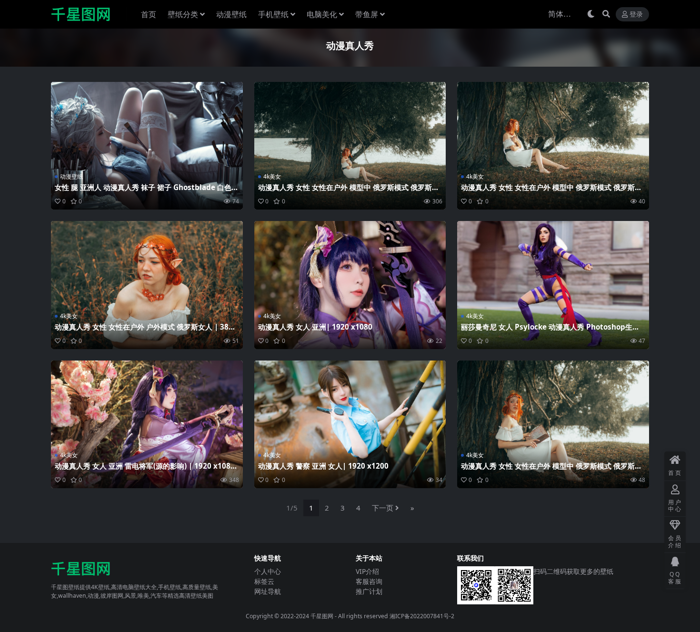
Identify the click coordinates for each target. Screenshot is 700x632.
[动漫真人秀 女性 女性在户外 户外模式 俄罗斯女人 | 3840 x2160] (147, 285)
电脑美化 (322, 14)
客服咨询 (369, 581)
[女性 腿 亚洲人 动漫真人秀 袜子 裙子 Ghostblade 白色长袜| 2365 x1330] (147, 146)
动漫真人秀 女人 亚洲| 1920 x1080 (315, 326)
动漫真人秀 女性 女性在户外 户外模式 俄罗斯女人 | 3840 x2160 (146, 331)
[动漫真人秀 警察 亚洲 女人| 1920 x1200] (350, 424)
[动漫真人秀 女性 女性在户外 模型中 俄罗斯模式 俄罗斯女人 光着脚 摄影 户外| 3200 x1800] (350, 146)
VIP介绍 (367, 571)
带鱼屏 (366, 14)
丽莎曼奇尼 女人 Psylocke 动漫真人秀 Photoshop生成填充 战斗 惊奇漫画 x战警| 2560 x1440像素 (550, 331)
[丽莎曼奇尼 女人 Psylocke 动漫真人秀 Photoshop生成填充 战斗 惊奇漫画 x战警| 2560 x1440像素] (553, 285)
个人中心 (267, 571)
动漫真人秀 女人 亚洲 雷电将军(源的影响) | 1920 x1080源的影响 (145, 470)
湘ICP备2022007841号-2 (422, 616)
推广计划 (369, 591)
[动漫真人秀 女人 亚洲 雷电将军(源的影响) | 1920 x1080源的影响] (147, 424)
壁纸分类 (183, 14)
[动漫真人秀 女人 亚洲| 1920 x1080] (350, 285)
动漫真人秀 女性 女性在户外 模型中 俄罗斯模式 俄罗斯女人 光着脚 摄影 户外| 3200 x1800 (348, 191)
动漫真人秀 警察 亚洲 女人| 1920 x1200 (323, 466)
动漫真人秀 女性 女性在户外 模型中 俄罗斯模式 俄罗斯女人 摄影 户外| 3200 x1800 (551, 191)
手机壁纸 (273, 14)
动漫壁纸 (231, 14)
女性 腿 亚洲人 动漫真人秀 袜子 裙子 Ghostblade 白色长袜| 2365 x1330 (147, 191)
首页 (148, 14)
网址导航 (267, 591)
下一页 (382, 507)
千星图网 (321, 616)
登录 (636, 14)
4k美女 (272, 176)
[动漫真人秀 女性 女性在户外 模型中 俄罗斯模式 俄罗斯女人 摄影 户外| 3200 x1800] (553, 146)
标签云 (264, 581)
